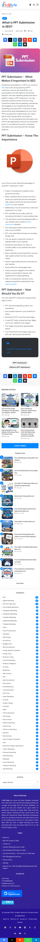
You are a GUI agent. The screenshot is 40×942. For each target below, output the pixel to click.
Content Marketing (9, 660)
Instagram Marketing (10, 610)
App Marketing (7, 769)
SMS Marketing (8, 755)
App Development (9, 680)
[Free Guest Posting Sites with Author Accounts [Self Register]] (7, 538)
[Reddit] (30, 40)
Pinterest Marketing (9, 752)
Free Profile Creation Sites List (24, 521)
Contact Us (6, 844)
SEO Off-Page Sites (9, 604)
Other (5, 627)
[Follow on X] (12, 31)
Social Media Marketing (10, 607)
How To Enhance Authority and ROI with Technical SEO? (28, 410)
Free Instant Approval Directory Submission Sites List (25, 510)
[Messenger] (35, 40)
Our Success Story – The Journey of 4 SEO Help (19, 853)
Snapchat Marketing (10, 621)
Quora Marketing (8, 762)
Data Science (7, 719)
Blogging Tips (7, 644)
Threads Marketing (9, 624)
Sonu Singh (8, 31)
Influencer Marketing (10, 729)
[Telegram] (20, 44)
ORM (4, 709)
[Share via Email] (25, 44)
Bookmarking (7, 736)
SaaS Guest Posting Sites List (24, 496)
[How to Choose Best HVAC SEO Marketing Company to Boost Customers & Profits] (29, 423)
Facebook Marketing (10, 614)
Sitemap (5, 863)
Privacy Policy (7, 860)
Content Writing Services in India (13, 847)
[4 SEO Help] (9, 4)
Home (5, 14)
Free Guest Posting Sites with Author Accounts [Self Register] (25, 535)
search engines (10, 284)
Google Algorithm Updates (11, 650)
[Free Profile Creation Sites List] (7, 526)
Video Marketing (8, 696)
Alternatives (7, 683)
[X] (10, 40)
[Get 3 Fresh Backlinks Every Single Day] (7, 475)
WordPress (6, 670)
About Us (6, 837)
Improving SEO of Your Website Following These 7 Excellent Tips (10, 432)
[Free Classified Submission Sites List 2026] (7, 562)
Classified (6, 634)
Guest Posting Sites (9, 630)
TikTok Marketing (8, 713)
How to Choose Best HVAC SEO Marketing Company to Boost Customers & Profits (28, 433)
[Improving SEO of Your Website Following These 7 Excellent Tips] (10, 423)
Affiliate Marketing (9, 723)
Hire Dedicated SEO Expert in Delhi (14, 850)
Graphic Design (8, 703)
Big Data (6, 732)
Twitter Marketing (8, 749)
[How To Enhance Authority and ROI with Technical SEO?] (29, 400)
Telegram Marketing (9, 765)
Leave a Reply (20, 446)
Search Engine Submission (11, 739)
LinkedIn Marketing (9, 617)
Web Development (9, 647)
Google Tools (7, 653)
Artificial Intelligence (9, 663)
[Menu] (37, 5)
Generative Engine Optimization (13, 746)
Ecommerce (7, 640)
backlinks (8, 205)
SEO (10, 14)
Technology (7, 716)
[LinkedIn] (15, 40)
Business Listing (8, 657)
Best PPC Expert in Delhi (11, 840)
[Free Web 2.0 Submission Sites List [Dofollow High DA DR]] (7, 487)
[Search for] (34, 5)
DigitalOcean (21, 916)
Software (6, 706)
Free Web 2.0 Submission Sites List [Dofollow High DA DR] (26, 484)
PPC (4, 677)
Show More (20, 583)
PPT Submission (20, 363)
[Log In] (30, 5)
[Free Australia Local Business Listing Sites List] (7, 573)
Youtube (5, 700)
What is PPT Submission (20, 367)
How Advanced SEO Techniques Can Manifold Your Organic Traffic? (10, 410)
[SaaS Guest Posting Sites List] (7, 500)
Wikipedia (6, 759)
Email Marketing (8, 686)
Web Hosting (7, 673)
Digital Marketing (8, 600)
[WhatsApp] (15, 44)
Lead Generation (8, 690)
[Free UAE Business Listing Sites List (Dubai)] (7, 462)
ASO (4, 742)
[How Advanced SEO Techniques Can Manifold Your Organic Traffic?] (10, 400)
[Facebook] (5, 40)
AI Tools (5, 667)
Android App (7, 726)
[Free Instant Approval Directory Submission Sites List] (7, 513)
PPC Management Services (12, 856)
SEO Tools (6, 693)
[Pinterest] (25, 40)
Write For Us (14, 919)
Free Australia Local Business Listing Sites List (24, 570)
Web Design (7, 637)
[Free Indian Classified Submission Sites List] (7, 551)
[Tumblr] (20, 40)
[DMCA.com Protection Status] (8, 904)
